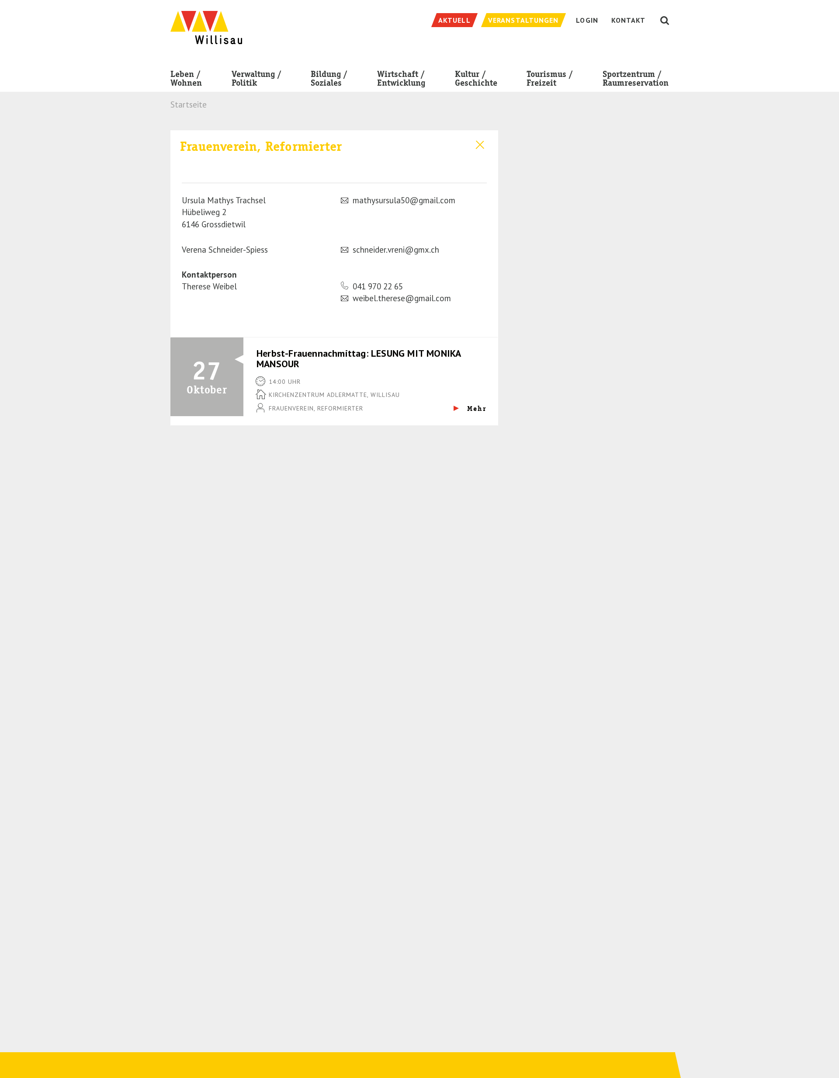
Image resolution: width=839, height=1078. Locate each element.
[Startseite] (206, 23)
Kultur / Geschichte (476, 78)
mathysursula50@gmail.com (404, 200)
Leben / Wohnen (186, 78)
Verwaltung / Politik (256, 78)
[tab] (334, 150)
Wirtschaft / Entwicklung (401, 78)
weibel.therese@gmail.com (402, 298)
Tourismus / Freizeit (550, 78)
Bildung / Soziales (329, 78)
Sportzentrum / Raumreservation (636, 78)
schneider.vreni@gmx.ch (396, 249)
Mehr (475, 408)
